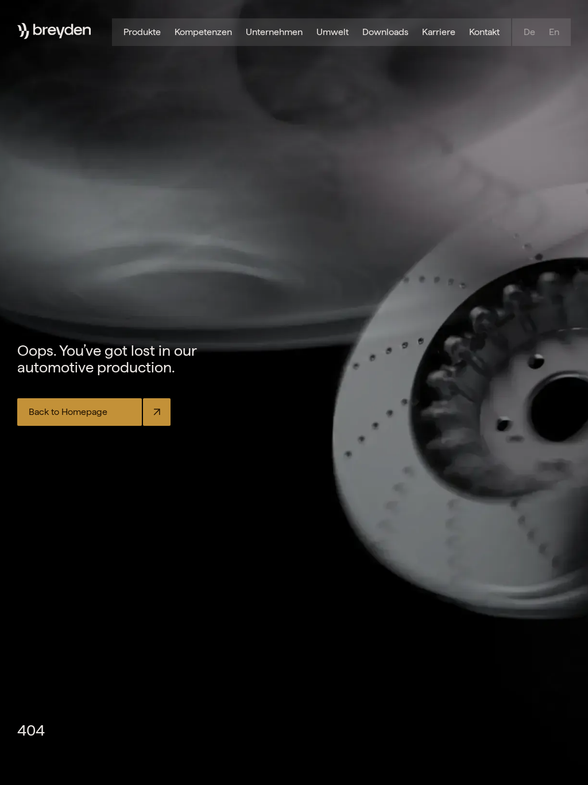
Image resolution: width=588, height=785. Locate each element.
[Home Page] (62, 31)
